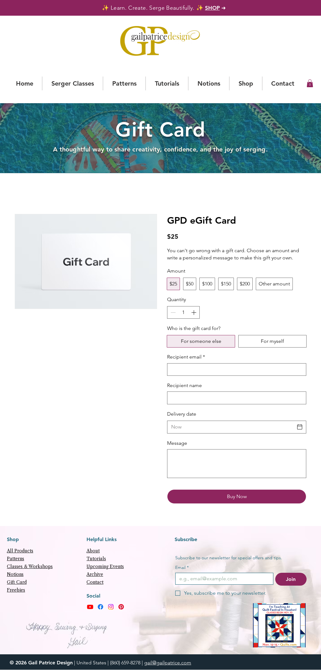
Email (182, 567)
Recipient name (184, 385)
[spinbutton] (183, 312)
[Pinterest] (121, 606)
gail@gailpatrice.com (167, 663)
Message (177, 443)
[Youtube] (90, 606)
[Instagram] (110, 606)
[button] (310, 83)
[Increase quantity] (194, 312)
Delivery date (181, 414)
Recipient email (186, 357)
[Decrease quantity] (172, 312)
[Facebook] (100, 606)
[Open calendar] (299, 427)
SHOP (212, 8)
